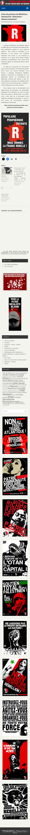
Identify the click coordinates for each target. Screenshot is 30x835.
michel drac (4, 391)
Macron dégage (21, 387)
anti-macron (16, 373)
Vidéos (6, 363)
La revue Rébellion (9, 350)
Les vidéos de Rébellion (11, 264)
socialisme (17, 397)
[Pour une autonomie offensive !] (6, 170)
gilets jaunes (19, 383)
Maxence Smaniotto (17, 389)
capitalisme (5, 376)
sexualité (4, 397)
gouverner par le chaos (7, 384)
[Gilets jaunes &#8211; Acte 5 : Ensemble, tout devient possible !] (20, 176)
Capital (21, 375)
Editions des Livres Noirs (11, 348)
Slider (11, 396)
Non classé (7, 358)
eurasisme (4, 381)
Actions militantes (20, 21)
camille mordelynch (10, 375)
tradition (12, 403)
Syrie (21, 402)
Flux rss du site (8, 266)
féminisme (10, 383)
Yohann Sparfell (5, 404)
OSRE (22, 390)
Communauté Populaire (16, 378)
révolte (14, 394)
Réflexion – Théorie (10, 362)
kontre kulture (16, 384)
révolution (19, 395)
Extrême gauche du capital (14, 381)
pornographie (18, 392)
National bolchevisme (13, 391)
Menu (4, 8)
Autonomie (23, 373)
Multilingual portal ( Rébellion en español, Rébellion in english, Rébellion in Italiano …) (14, 354)
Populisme (12, 392)
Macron (14, 386)
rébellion (7, 394)
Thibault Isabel (6, 403)
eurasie (20, 380)
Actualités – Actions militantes (19, 832)
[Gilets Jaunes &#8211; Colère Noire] (6, 190)
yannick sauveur (20, 403)
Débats (6, 346)
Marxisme (4, 389)
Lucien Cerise (6, 387)
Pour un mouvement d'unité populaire (15, 360)
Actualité (6, 342)
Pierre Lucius (5, 392)
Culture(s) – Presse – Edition (12, 344)
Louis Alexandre (22, 385)
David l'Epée (7, 380)
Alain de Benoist (7, 373)
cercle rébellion (13, 376)
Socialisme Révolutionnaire (11, 400)
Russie (24, 392)
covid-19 (24, 378)
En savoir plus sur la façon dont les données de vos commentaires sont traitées (15, 253)
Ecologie (15, 380)
